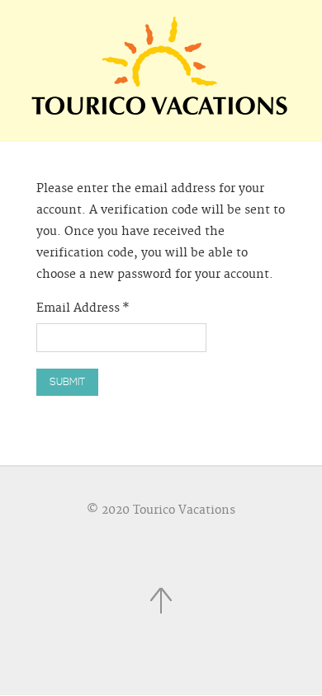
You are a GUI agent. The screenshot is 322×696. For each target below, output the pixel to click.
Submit (67, 382)
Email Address (83, 308)
